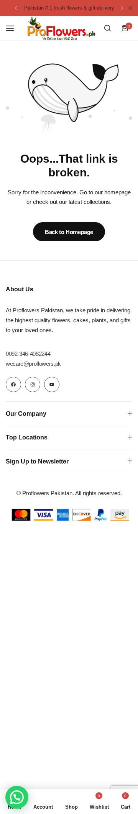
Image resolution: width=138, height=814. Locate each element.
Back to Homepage (69, 232)
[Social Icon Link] (13, 384)
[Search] (107, 28)
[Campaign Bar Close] (130, 8)
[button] (16, 8)
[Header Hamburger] (14, 28)
